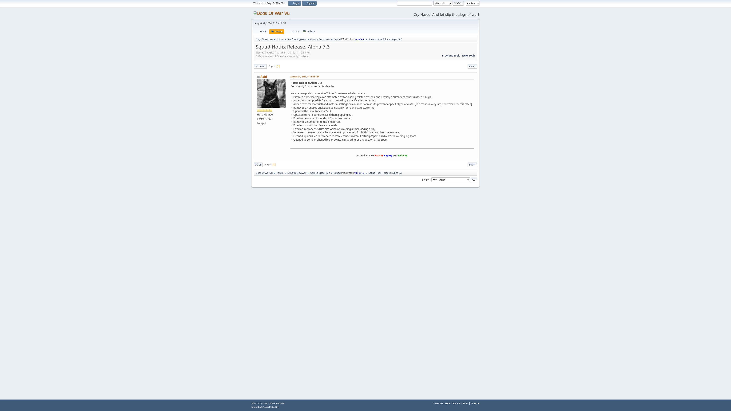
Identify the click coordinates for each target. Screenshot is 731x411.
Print (472, 66)
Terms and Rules (460, 403)
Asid (263, 77)
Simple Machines (277, 403)
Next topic (468, 55)
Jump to (426, 179)
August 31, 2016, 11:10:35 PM (304, 76)
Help (447, 403)
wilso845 (359, 39)
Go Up (258, 164)
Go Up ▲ (475, 403)
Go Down (260, 66)
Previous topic (451, 55)
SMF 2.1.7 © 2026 (259, 403)
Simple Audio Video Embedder (265, 407)
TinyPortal (438, 403)
